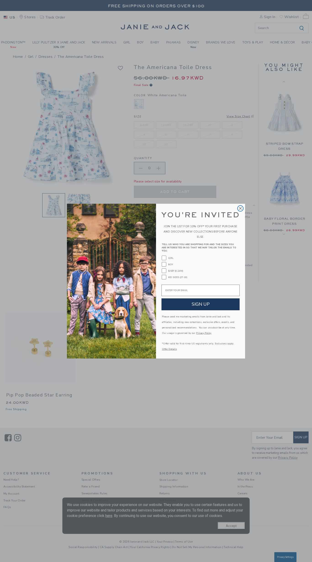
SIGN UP (201, 304)
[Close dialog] (240, 208)
